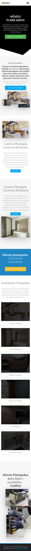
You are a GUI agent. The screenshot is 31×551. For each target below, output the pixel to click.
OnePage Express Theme (20, 548)
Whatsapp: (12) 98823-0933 (15, 36)
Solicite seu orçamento (15, 88)
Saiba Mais (15, 170)
